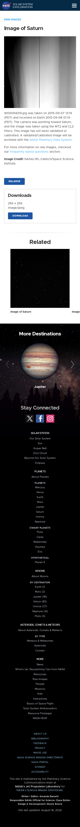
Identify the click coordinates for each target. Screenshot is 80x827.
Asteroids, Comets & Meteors (40, 625)
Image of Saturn (20, 312)
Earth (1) (40, 587)
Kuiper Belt (40, 448)
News (40, 664)
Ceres (40, 537)
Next (72, 365)
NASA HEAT (40, 718)
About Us (40, 734)
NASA (4, 5)
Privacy (40, 748)
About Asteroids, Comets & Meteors (40, 630)
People (40, 684)
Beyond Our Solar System (40, 458)
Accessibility (40, 772)
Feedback (40, 743)
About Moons (40, 576)
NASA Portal (40, 762)
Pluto (40, 532)
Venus (40, 492)
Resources (40, 674)
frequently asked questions (29, 151)
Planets (39, 471)
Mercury (40, 487)
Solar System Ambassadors (40, 708)
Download (20, 216)
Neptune (40, 521)
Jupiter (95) (40, 596)
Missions (40, 689)
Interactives (40, 699)
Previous (8, 365)
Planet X (40, 562)
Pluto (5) (40, 616)
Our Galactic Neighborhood (20, 14)
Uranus (40, 516)
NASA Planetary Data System (51, 139)
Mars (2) (40, 591)
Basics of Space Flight (40, 703)
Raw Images (12, 19)
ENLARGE (14, 181)
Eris (40, 551)
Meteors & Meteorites (40, 641)
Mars (40, 502)
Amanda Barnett (49, 796)
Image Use (40, 753)
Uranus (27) (40, 606)
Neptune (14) (40, 611)
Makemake (40, 542)
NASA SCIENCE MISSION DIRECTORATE (40, 757)
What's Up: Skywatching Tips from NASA (40, 669)
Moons (39, 571)
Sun (40, 443)
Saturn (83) (40, 601)
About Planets (40, 477)
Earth (40, 497)
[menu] (74, 5)
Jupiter (40, 387)
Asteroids (40, 645)
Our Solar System (40, 438)
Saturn (40, 512)
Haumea (40, 547)
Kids (40, 694)
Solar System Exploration (20, 5)
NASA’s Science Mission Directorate (40, 790)
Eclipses (40, 463)
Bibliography (40, 739)
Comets (40, 650)
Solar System (40, 433)
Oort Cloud (40, 453)
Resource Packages (40, 713)
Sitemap (40, 767)
